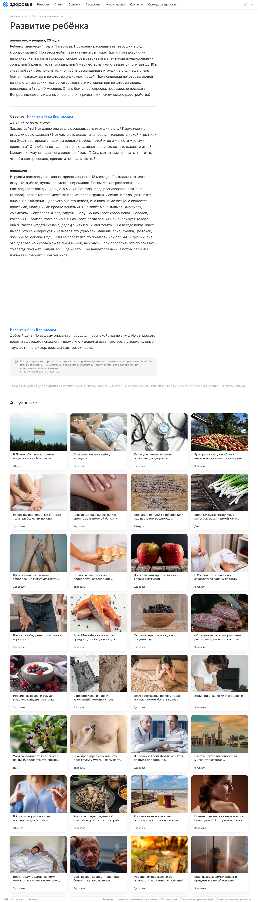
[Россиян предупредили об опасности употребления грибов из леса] (98, 803)
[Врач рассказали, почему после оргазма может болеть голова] (159, 683)
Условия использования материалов (137, 899)
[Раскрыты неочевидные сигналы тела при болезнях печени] (38, 502)
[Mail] (5, 4)
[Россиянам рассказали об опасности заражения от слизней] (159, 864)
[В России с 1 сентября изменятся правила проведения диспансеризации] (159, 743)
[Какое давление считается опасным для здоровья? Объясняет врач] (159, 441)
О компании (17, 899)
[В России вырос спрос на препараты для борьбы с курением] (38, 803)
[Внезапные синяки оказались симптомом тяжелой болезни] (98, 502)
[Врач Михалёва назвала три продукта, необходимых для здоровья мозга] (98, 622)
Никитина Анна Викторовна (50, 116)
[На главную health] (20, 4)
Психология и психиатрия (47, 16)
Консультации (18, 16)
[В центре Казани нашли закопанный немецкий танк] (98, 683)
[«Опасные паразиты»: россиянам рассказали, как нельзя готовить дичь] (219, 622)
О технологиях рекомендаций (197, 899)
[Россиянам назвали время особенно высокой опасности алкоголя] (159, 803)
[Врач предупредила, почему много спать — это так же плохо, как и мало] (38, 864)
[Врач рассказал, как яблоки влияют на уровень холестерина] (219, 441)
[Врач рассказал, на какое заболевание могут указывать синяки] (38, 562)
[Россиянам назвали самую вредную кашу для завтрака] (38, 683)
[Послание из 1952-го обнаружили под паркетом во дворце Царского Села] (159, 502)
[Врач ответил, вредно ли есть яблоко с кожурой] (159, 562)
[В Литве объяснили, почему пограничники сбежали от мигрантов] (38, 441)
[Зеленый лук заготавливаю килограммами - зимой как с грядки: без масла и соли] (219, 502)
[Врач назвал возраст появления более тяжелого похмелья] (98, 864)
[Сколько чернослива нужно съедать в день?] (159, 622)
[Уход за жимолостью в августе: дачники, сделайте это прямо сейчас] (38, 743)
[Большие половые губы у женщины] (98, 441)
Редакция (108, 899)
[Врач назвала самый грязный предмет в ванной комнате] (219, 864)
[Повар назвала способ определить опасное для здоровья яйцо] (98, 562)
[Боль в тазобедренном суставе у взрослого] (38, 622)
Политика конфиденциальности (233, 899)
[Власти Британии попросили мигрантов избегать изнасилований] (219, 743)
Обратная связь (169, 899)
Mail (6, 899)
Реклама (32, 899)
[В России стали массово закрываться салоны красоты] (219, 562)
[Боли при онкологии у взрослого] (219, 683)
